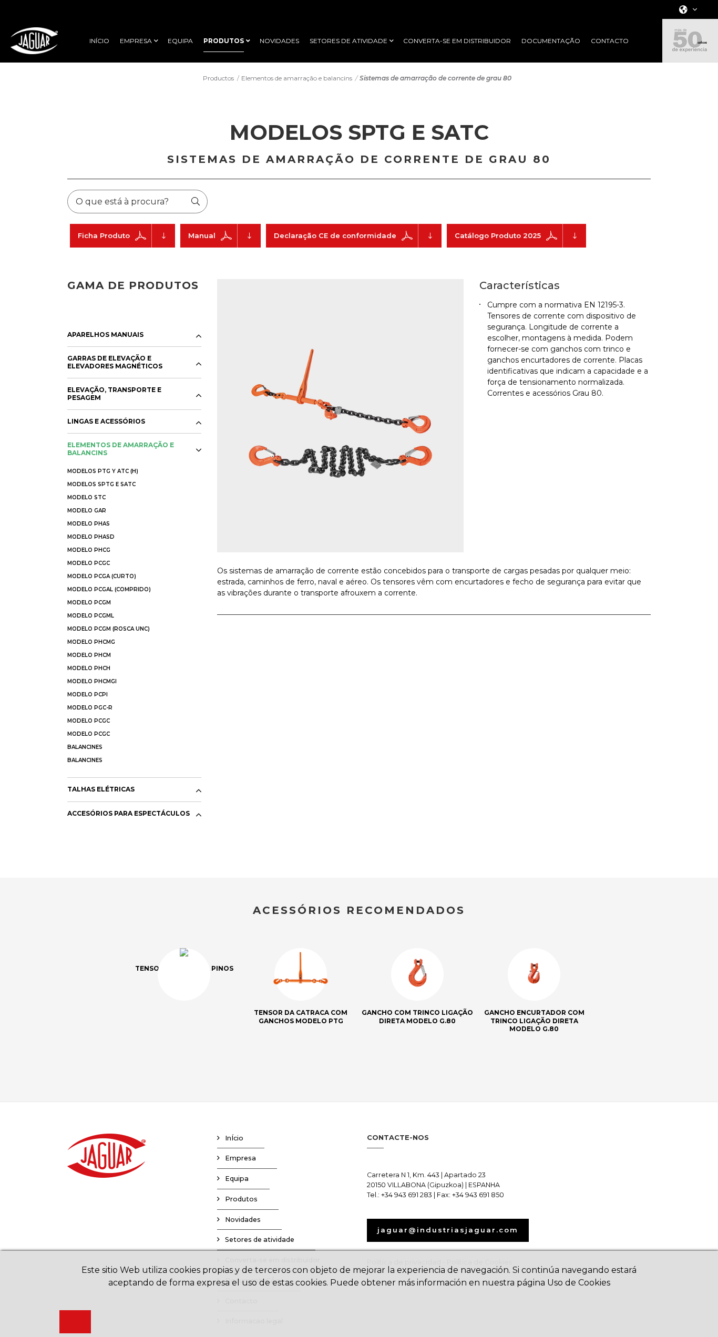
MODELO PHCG (88, 550)
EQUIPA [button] (180, 41)
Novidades (243, 1219)
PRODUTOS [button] (223, 41)
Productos (218, 78)
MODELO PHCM (89, 655)
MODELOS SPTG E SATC (101, 484)
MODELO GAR (86, 510)
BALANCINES (84, 747)
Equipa (237, 1178)
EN (685, 41)
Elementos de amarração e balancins (296, 78)
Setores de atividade (259, 1239)
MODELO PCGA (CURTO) (101, 576)
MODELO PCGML (90, 615)
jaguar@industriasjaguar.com (447, 1230)
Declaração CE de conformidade (335, 235)
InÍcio (234, 1138)
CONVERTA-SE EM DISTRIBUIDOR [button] (457, 41)
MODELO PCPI (87, 694)
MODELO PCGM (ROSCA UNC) (108, 628)
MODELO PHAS (88, 523)
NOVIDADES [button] (279, 41)
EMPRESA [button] (136, 41)
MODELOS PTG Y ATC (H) (102, 471)
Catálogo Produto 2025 (498, 235)
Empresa (240, 1158)
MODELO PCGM (89, 602)
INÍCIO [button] (99, 41)
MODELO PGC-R (89, 707)
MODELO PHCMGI (92, 681)
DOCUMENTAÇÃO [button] (550, 41)
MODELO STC (86, 497)
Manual (202, 235)
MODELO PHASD (91, 536)
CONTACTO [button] (610, 41)
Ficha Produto (104, 235)
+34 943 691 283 (406, 1195)
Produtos (241, 1199)
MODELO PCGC (88, 563)
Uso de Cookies (578, 1283)
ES (684, 28)
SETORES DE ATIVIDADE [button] (348, 41)
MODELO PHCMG (91, 642)
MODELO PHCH (88, 668)
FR (685, 55)
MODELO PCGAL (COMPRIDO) (109, 589)
